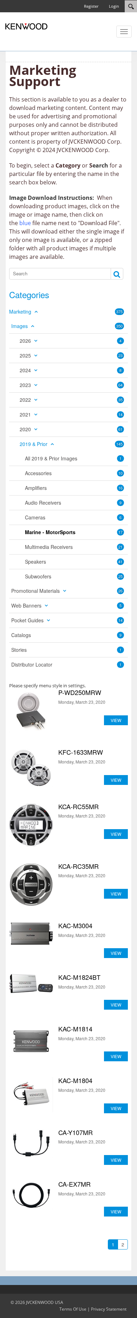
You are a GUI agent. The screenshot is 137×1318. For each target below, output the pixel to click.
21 (120, 547)
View (116, 720)
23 (120, 355)
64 (120, 385)
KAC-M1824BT (31, 983)
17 (120, 532)
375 (119, 311)
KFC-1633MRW (31, 768)
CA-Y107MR (31, 1143)
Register (91, 6)
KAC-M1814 (31, 1041)
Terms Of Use (72, 1309)
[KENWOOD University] (26, 26)
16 (120, 488)
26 (120, 591)
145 (119, 444)
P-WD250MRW (31, 711)
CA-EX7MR (31, 1195)
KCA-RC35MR (31, 884)
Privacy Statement (108, 1309)
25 (120, 576)
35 (120, 399)
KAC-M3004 (31, 933)
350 (119, 326)
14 (120, 414)
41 (120, 561)
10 (120, 473)
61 (120, 429)
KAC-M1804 (31, 1094)
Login (114, 6)
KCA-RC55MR (31, 825)
